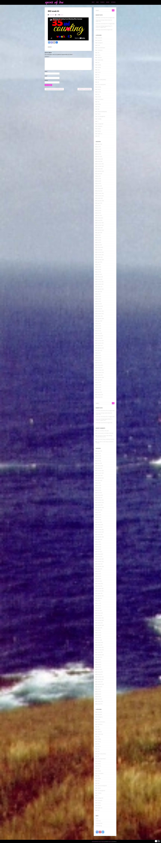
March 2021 (99, 303)
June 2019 (99, 355)
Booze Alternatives (101, 47)
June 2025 (99, 178)
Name (46, 71)
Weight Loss (99, 133)
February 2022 (100, 276)
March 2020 (99, 333)
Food (98, 77)
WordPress (114, 841)
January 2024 (99, 220)
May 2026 (99, 151)
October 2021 (100, 286)
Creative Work (100, 60)
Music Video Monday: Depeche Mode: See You (104, 436)
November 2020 (100, 313)
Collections (99, 57)
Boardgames (100, 42)
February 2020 (100, 335)
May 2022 (99, 269)
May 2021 (99, 298)
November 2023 (100, 225)
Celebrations (99, 50)
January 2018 (99, 397)
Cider (98, 52)
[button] (157, 841)
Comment (47, 56)
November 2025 (100, 166)
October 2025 (100, 168)
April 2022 (99, 271)
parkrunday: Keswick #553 (101, 29)
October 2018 (100, 375)
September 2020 (100, 318)
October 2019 (100, 345)
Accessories (99, 37)
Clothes (98, 55)
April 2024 (99, 213)
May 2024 (99, 210)
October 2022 (100, 257)
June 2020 (99, 325)
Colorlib (106, 841)
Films (98, 74)
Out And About (100, 99)
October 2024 (100, 198)
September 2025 (100, 171)
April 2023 (99, 242)
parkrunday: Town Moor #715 (102, 23)
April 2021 (99, 301)
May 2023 (99, 240)
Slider (98, 109)
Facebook (102, 2)
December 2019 (100, 340)
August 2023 (99, 232)
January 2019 (99, 367)
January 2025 (99, 190)
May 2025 (99, 181)
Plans (98, 101)
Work (98, 136)
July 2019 (99, 352)
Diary (98, 62)
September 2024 (100, 200)
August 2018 (99, 379)
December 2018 (100, 370)
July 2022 (99, 264)
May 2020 (99, 328)
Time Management (101, 116)
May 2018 (99, 387)
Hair (98, 82)
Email (46, 75)
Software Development (102, 111)
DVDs (98, 69)
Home (97, 2)
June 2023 (99, 237)
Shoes (98, 106)
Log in (97, 818)
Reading (99, 104)
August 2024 (99, 203)
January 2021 (99, 308)
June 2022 (99, 267)
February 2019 (100, 365)
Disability (99, 64)
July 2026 (99, 146)
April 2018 (99, 389)
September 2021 (100, 289)
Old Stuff (99, 96)
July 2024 (99, 205)
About (93, 2)
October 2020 (100, 316)
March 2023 (99, 244)
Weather (99, 128)
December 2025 (100, 163)
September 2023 (100, 230)
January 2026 (99, 161)
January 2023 (99, 249)
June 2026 (99, 149)
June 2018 (99, 384)
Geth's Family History (101, 79)
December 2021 (100, 281)
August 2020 (99, 321)
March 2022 (99, 274)
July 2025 (99, 176)
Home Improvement (101, 84)
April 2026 (99, 154)
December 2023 (100, 222)
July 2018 (99, 382)
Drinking (99, 67)
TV (97, 121)
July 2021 (99, 294)
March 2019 (99, 362)
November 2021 (100, 284)
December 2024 (100, 193)
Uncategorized (100, 123)
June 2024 (99, 208)
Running (49, 47)
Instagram (113, 2)
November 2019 (100, 343)
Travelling (99, 118)
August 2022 (99, 262)
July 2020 (99, 323)
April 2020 (99, 330)
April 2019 (99, 360)
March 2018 (99, 392)
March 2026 (99, 156)
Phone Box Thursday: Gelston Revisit (103, 20)
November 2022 (100, 254)
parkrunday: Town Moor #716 (102, 17)
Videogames (99, 126)
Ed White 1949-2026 (104, 430)
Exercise (61, 14)
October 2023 (100, 227)
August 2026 (99, 144)
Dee (57, 14)
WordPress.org (99, 825)
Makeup (99, 89)
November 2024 (100, 195)
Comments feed (99, 823)
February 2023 (100, 247)
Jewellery (99, 87)
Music (98, 94)
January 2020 (99, 338)
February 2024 (100, 217)
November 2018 (100, 372)
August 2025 (99, 173)
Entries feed (98, 820)
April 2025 (99, 183)
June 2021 (99, 296)
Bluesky (107, 2)
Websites (99, 131)
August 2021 (99, 291)
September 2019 (100, 348)
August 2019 (99, 350)
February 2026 (100, 159)
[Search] (113, 10)
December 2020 (100, 311)
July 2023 (99, 235)
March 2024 (99, 215)
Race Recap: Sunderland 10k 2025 (107, 439)
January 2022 (99, 279)
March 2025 (99, 186)
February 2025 (100, 188)
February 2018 (100, 394)
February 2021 (100, 306)
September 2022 (100, 259)
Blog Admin (99, 40)
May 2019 (99, 357)
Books (98, 45)
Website (46, 80)
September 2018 (100, 377)
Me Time (99, 91)
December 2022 (100, 252)
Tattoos (99, 114)
